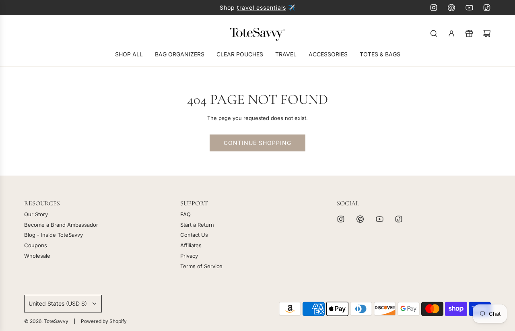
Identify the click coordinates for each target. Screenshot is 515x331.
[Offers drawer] (469, 33)
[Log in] (451, 33)
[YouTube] (469, 8)
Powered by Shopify (104, 321)
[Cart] (487, 33)
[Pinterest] (451, 8)
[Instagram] (434, 8)
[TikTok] (487, 8)
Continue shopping (257, 142)
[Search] (434, 33)
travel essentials (261, 7)
